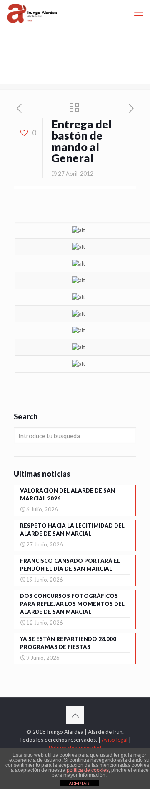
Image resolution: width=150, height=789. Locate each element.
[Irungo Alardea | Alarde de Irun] (32, 12)
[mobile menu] (139, 12)
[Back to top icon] (75, 715)
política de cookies (88, 770)
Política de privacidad (75, 747)
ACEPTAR (79, 783)
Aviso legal (115, 739)
